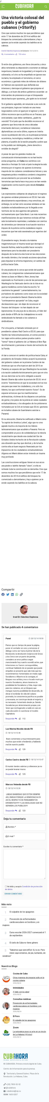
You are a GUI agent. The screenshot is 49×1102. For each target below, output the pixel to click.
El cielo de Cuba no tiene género (24, 942)
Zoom (16, 1027)
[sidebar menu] (3, 7)
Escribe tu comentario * (13, 846)
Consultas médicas (22, 999)
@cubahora (11, 1088)
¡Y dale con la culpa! (21, 992)
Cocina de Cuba (20, 973)
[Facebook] (3, 594)
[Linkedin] (12, 594)
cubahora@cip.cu (14, 1091)
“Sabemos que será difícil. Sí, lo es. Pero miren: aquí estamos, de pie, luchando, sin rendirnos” (24, 953)
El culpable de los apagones (22, 912)
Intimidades (18, 988)
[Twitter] (8, 594)
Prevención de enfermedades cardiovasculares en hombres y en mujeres (21, 922)
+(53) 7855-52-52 (13, 1084)
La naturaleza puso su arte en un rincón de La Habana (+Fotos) (29, 1033)
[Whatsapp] (17, 594)
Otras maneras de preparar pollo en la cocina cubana (28, 979)
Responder (10, 719)
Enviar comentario (13, 894)
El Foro (16, 1016)
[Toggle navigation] (45, 6)
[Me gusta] (20, 719)
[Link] (21, 594)
